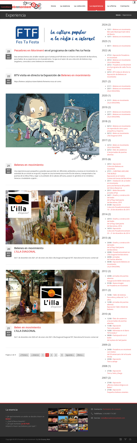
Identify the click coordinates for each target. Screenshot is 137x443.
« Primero (24, 355)
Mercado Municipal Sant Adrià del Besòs (119, 31)
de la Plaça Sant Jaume (118, 246)
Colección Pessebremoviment (118, 230)
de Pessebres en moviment (117, 284)
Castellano (6, 7)
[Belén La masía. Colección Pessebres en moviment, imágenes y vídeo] (83, 419)
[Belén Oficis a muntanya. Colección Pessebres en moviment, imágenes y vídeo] (63, 419)
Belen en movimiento (118, 134)
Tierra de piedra (114, 327)
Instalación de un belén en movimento (118, 184)
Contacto (124, 6)
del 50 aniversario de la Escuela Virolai (119, 353)
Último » (80, 355)
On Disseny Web (44, 439)
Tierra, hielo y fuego (114, 372)
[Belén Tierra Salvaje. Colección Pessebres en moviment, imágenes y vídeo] (53, 411)
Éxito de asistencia (117, 152)
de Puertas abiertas (114, 258)
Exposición (115, 166)
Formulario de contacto (112, 409)
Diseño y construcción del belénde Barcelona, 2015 (118, 199)
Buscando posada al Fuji (116, 191)
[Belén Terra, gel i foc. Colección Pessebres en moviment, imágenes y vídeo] (83, 411)
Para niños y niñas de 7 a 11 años (117, 297)
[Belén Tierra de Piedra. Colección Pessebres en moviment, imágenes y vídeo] (63, 411)
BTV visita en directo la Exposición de (52, 75)
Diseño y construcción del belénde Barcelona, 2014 (118, 222)
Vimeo (125, 439)
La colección (79, 6)
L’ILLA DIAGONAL (27, 329)
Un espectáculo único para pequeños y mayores (119, 128)
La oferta (111, 6)
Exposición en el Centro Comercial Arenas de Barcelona (119, 175)
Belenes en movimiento (28, 249)
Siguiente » (70, 355)
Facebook (134, 2)
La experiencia (96, 6)
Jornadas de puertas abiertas (117, 305)
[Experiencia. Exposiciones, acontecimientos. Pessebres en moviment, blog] (63, 427)
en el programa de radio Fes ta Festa (52, 50)
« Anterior (35, 355)
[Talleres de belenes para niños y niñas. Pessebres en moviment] (83, 427)
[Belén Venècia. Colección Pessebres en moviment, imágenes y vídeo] (53, 419)
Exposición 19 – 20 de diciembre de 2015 (118, 207)
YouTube (130, 439)
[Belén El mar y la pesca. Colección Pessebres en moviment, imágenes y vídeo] (73, 419)
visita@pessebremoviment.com (113, 418)
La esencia (65, 6)
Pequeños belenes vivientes (117, 391)
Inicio (53, 6)
